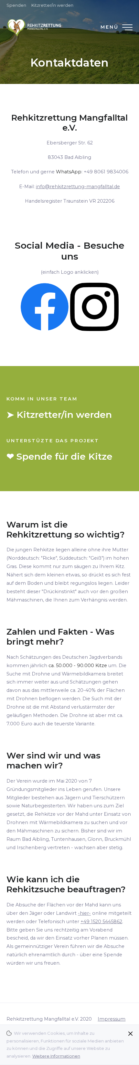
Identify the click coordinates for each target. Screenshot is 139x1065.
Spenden (16, 5)
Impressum (111, 1019)
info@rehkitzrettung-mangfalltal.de (78, 186)
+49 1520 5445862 (101, 921)
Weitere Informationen (56, 1056)
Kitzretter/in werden (52, 5)
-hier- (84, 913)
